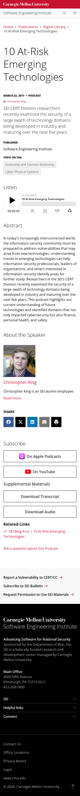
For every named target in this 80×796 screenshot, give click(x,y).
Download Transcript (40, 496)
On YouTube (44, 471)
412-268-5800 (14, 687)
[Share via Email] (44, 422)
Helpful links (13, 707)
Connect (10, 716)
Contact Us (12, 744)
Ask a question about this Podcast (30, 548)
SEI (5, 699)
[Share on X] (20, 422)
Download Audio (40, 511)
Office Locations (16, 752)
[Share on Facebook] (8, 422)
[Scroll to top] (74, 786)
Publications (28, 27)
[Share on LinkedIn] (32, 422)
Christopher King (16, 101)
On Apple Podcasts (44, 456)
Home (8, 27)
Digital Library (54, 27)
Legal (7, 769)
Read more (12, 398)
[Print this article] (56, 422)
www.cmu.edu (14, 778)
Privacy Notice (14, 761)
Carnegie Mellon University (38, 786)
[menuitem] (29, 13)
